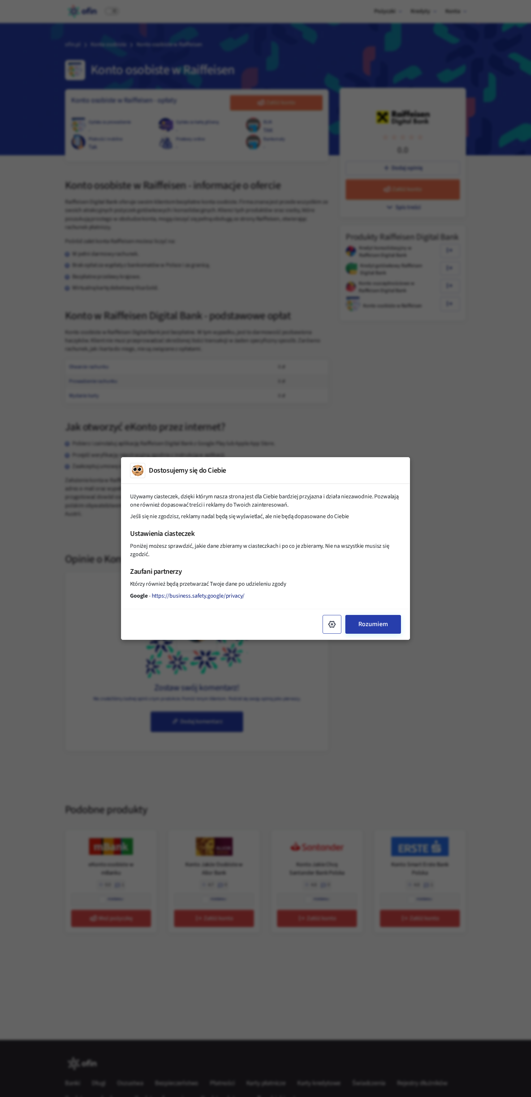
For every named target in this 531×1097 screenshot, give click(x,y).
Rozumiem (373, 624)
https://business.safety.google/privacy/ (198, 596)
